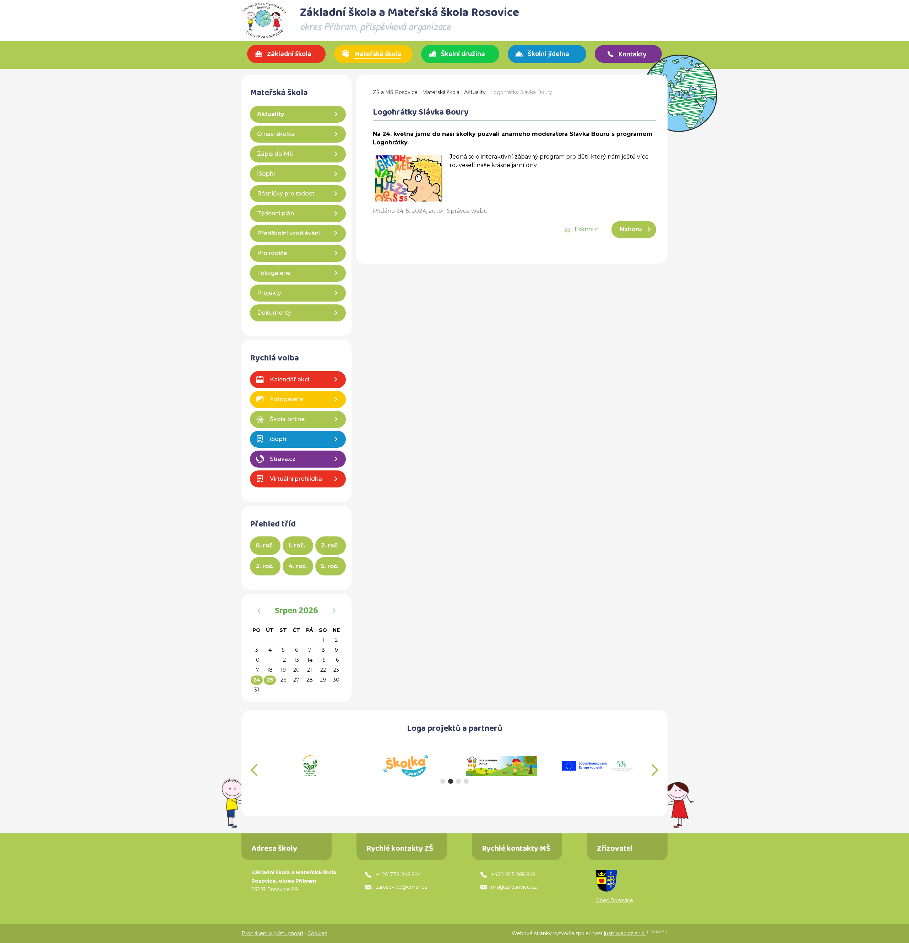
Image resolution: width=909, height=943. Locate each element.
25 (270, 680)
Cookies (317, 933)
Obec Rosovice (614, 900)
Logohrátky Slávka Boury (521, 92)
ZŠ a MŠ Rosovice (395, 92)
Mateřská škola (440, 92)
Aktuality (475, 92)
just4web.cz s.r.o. (625, 933)
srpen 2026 (296, 611)
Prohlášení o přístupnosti (272, 933)
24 (256, 680)
